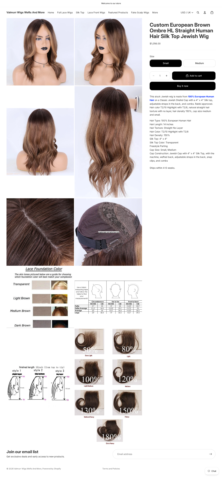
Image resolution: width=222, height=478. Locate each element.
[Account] (204, 12)
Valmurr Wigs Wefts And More (27, 468)
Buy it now (182, 86)
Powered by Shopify (51, 468)
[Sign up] (210, 454)
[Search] (198, 12)
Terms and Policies (111, 468)
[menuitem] (155, 12)
